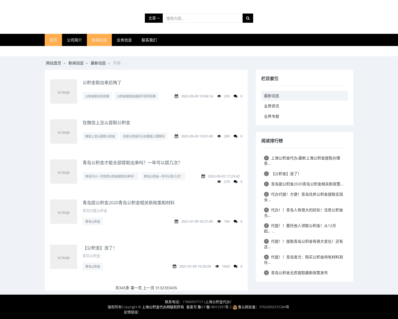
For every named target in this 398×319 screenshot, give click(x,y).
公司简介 (74, 39)
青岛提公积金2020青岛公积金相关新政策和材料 (129, 203)
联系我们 (149, 39)
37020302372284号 (274, 306)
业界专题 (271, 116)
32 (162, 287)
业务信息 (124, 39)
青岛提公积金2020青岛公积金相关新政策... (305, 183)
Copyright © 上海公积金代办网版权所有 (153, 306)
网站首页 (53, 62)
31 (157, 287)
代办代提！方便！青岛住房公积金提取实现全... (303, 197)
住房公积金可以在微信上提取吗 (144, 136)
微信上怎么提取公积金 (100, 136)
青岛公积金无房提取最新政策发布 (297, 272)
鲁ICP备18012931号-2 (214, 306)
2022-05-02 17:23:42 (224, 176)
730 (227, 221)
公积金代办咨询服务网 (209, 312)
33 (166, 287)
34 (170, 287)
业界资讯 (271, 105)
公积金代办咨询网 (175, 312)
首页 (53, 39)
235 (227, 96)
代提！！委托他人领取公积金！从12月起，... (300, 228)
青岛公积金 (92, 221)
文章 (152, 18)
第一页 (136, 287)
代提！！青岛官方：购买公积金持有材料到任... (303, 259)
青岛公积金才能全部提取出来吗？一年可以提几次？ (132, 163)
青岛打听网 (150, 312)
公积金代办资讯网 (243, 312)
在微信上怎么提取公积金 (106, 123)
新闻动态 (99, 39)
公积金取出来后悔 (97, 96)
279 (227, 181)
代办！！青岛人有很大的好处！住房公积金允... (303, 212)
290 (227, 136)
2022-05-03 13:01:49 (197, 136)
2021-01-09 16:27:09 (197, 221)
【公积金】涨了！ (100, 248)
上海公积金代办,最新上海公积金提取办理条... (302, 160)
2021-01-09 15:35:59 (195, 266)
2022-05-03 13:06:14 (197, 96)
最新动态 (98, 62)
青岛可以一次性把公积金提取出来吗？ (110, 176)
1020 (226, 266)
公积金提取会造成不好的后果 (136, 96)
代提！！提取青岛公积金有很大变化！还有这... (303, 244)
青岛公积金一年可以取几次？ (163, 176)
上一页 (148, 287)
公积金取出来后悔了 (102, 82)
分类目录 (266, 312)
